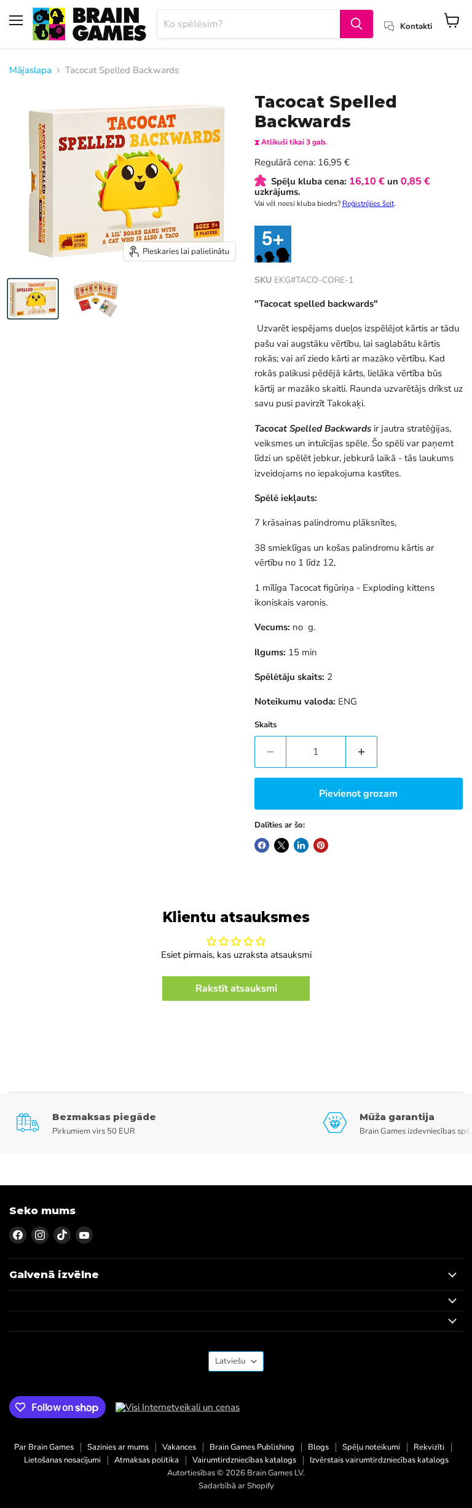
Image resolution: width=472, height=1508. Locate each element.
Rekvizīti (429, 1447)
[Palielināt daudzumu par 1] (361, 752)
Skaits (265, 725)
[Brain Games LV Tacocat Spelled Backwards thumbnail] (33, 298)
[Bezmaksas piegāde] (169, 1123)
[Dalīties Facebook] (261, 845)
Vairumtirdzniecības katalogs (244, 1460)
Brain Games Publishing (252, 1447)
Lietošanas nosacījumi (62, 1460)
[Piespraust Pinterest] (320, 845)
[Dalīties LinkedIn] (301, 845)
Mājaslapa (30, 70)
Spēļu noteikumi (371, 1447)
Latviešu (230, 1361)
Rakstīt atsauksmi (236, 988)
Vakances (179, 1447)
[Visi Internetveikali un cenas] (178, 1407)
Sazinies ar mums (118, 1447)
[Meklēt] (356, 24)
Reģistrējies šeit (368, 203)
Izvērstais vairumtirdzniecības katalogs (379, 1460)
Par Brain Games (44, 1447)
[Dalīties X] (281, 845)
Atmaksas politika (146, 1460)
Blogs (318, 1447)
